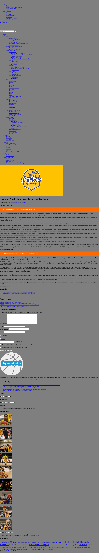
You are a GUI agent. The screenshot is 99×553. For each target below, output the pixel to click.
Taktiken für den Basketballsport (14, 7)
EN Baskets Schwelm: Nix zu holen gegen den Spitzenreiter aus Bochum (21, 386)
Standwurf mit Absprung (18, 63)
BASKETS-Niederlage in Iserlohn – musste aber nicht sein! (17, 390)
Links (7, 150)
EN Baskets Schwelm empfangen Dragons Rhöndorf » (13, 306)
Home (4, 34)
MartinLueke (24, 202)
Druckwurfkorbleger (17, 56)
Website (2, 332)
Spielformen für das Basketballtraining (18, 43)
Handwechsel (15, 70)
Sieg (91, 547)
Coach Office (9, 117)
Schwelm (83, 547)
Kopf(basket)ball (13, 100)
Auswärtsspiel (52, 542)
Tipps (7, 154)
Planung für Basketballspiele (19, 126)
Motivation (12, 107)
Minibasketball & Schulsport (13, 110)
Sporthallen (9, 138)
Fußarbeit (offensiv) (14, 88)
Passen (11, 92)
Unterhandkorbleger (17, 57)
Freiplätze (8, 139)
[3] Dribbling (12, 65)
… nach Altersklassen (14, 42)
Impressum (9, 158)
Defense (11, 82)
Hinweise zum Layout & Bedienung (15, 163)
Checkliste (14, 121)
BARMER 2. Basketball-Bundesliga (74, 542)
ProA (44, 547)
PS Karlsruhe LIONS (56, 547)
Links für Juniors (10, 156)
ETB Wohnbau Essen (16, 302)
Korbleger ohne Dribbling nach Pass (21, 59)
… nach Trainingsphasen (15, 41)
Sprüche (11, 106)
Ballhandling (12, 81)
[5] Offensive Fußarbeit (15, 75)
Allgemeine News (10, 15)
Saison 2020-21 (74, 547)
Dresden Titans (26, 544)
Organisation (12, 120)
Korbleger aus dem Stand (18, 53)
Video (7, 10)
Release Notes (9, 161)
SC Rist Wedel (87, 547)
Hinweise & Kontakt (8, 157)
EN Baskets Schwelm (11, 18)
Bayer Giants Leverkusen (14, 544)
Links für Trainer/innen (15, 129)
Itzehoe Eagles (2, 547)
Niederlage (14, 547)
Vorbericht (40, 549)
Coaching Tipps (13, 132)
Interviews (8, 14)
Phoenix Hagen (10, 19)
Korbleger (11, 89)
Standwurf (14, 61)
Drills (7, 6)
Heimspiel (83, 545)
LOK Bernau (8, 547)
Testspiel (23, 549)
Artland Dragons (27, 542)
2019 (15, 542)
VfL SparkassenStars (32, 549)
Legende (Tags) (13, 38)
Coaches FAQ (12, 131)
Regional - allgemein (17, 303)
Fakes (10, 86)
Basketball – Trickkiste (14, 47)
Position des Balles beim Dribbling (20, 68)
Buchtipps (8, 149)
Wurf (10, 95)
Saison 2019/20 (65, 547)
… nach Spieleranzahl (14, 39)
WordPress (8, 551)
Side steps (14, 72)
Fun (7, 146)
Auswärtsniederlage (35, 542)
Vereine (8, 136)
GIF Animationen (13, 97)
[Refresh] (2, 339)
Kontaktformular (10, 160)
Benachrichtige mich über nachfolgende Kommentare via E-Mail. (18, 344)
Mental (8, 99)
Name (2, 326)
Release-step (15, 74)
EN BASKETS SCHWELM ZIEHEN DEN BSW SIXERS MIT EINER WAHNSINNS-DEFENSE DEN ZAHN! (31, 385)
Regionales (9, 17)
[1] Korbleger (12, 52)
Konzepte (14, 128)
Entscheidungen (13, 103)
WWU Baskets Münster (49, 549)
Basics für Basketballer (11, 8)
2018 (12, 542)
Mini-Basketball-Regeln (15, 114)
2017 (8, 542)
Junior (4, 153)
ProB (49, 547)
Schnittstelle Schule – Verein (16, 115)
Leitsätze (11, 104)
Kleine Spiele (12, 111)
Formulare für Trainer (17, 122)
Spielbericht (4, 549)
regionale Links (10, 140)
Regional (5, 135)
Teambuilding (12, 108)
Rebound (11, 93)
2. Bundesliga (3, 542)
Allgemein (5, 142)
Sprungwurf (15, 64)
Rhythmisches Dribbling (18, 67)
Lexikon (8, 147)
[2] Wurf (11, 60)
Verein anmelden (13, 145)
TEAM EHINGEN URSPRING (14, 549)
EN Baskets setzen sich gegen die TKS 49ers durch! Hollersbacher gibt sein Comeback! (24, 389)
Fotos (58, 544)
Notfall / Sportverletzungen (16, 133)
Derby (22, 544)
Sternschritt (15, 78)
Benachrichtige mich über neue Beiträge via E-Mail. (14, 347)
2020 (23, 542)
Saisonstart (79, 547)
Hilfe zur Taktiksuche (14, 49)
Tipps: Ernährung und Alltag (13, 151)
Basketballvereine (10, 143)
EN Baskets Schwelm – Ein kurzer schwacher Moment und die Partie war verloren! (23, 387)
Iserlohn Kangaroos (92, 544)
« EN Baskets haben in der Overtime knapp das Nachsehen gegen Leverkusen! (19, 305)
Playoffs (40, 547)
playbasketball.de (4, 22)
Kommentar (3, 323)
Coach (4, 4)
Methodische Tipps (14, 113)
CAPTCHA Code (19, 341)
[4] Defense (12, 71)
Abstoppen (15, 77)
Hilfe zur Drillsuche (14, 45)
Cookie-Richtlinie (34, 535)
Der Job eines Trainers (14, 102)
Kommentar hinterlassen (28, 303)
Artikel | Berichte (7, 11)
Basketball (4, 544)
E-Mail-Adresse (4, 329)
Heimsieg (77, 545)
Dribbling (11, 85)
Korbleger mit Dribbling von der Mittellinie (22, 54)
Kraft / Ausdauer (13, 90)
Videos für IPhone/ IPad (15, 96)
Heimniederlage (70, 545)
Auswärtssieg (44, 542)
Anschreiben (15, 124)
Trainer (26, 549)
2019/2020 (20, 542)
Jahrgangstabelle (16, 125)
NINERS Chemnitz (21, 547)
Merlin (15, 551)
